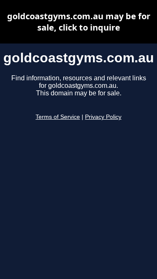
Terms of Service (58, 117)
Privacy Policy (103, 117)
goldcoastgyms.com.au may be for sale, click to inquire (78, 21)
